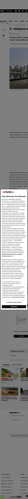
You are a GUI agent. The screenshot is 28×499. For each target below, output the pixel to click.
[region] (14, 249)
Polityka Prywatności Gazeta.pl (9, 254)
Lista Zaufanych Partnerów (18, 297)
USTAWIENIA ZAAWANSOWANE (14, 302)
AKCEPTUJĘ (14, 306)
